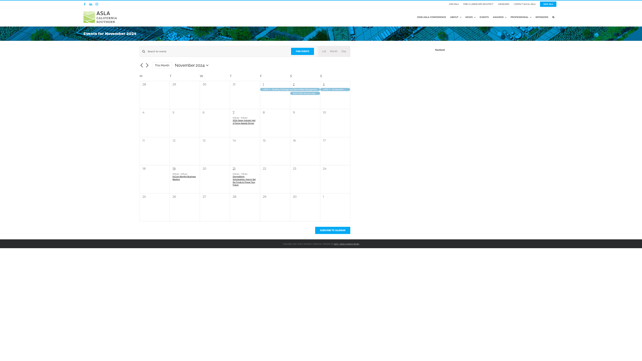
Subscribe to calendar (332, 230)
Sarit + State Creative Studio (346, 244)
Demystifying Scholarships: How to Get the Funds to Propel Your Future (244, 180)
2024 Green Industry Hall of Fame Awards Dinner (244, 122)
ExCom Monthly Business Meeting (184, 178)
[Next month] (147, 66)
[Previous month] (142, 66)
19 (174, 168)
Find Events (302, 51)
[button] (553, 17)
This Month (162, 65)
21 (234, 168)
